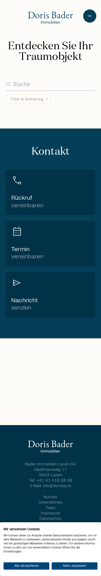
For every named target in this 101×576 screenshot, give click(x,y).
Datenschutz (50, 519)
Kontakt (50, 497)
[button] (89, 16)
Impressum (50, 513)
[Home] (50, 447)
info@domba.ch (57, 486)
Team (50, 508)
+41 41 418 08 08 (54, 480)
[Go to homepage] (50, 18)
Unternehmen (50, 502)
